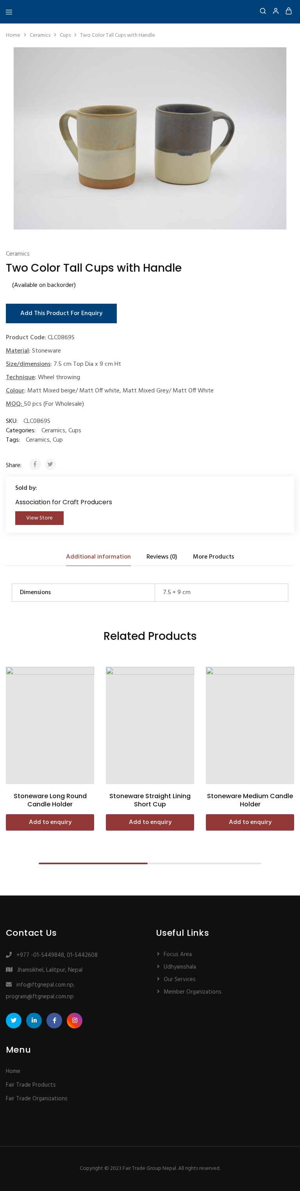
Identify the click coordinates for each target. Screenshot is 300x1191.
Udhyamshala (180, 967)
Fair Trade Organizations (37, 1098)
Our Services (180, 979)
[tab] (98, 557)
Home (13, 35)
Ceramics (40, 35)
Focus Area (178, 954)
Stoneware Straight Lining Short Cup (150, 800)
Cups (65, 35)
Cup (58, 440)
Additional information (98, 557)
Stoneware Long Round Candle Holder (50, 800)
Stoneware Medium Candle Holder (250, 800)
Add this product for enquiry (61, 313)
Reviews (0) (161, 557)
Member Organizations (192, 992)
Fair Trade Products (31, 1085)
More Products (213, 557)
